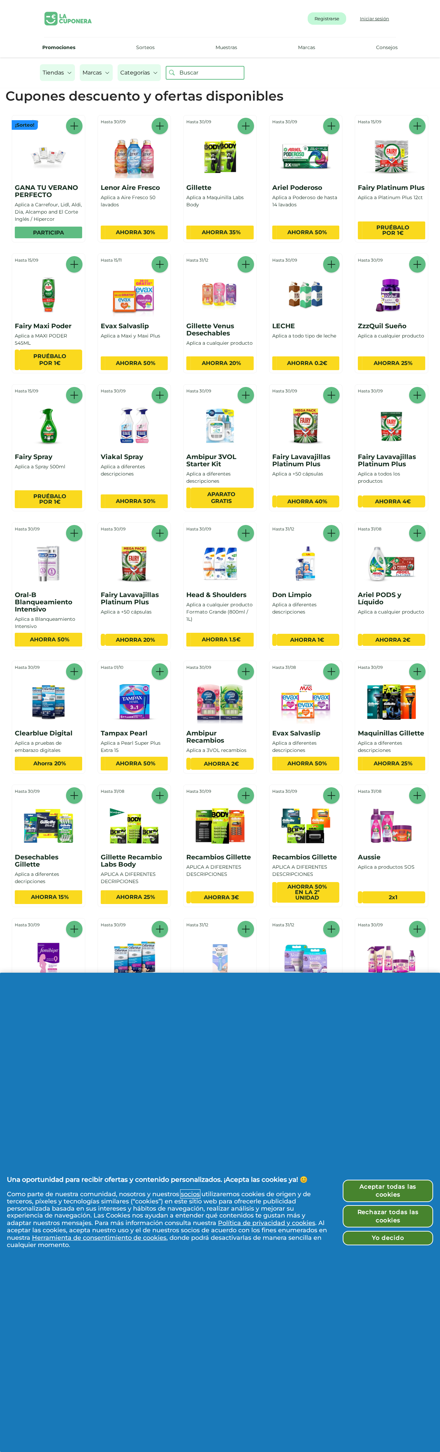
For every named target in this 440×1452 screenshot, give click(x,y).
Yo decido (388, 1237)
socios (190, 1194)
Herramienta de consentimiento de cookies (99, 1238)
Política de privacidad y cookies (266, 1223)
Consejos (387, 47)
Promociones (58, 47)
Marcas (306, 47)
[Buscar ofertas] (172, 73)
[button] (57, 72)
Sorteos (145, 47)
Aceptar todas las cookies (388, 1190)
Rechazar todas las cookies (388, 1216)
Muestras (226, 47)
